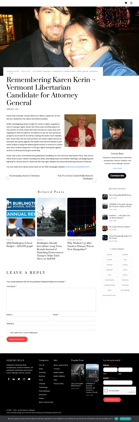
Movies (125, 270)
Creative (109, 259)
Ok (116, 419)
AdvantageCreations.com (52, 413)
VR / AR (41, 365)
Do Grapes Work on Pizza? (119, 227)
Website (10, 324)
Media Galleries (59, 376)
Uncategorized (125, 290)
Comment (12, 286)
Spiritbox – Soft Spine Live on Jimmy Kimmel (119, 216)
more (28, 373)
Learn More (117, 168)
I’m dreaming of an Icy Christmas (24, 175)
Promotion (125, 280)
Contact (57, 369)
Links (55, 380)
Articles (109, 254)
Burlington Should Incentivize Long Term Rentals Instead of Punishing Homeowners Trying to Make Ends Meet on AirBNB (50, 251)
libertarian (83, 71)
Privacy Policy (59, 384)
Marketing (109, 270)
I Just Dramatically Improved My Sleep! (120, 237)
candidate (57, 71)
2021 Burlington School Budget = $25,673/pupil (20, 245)
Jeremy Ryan (13, 71)
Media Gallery (59, 372)
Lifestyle (125, 265)
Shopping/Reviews (109, 285)
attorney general (42, 71)
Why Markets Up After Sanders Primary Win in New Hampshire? (80, 246)
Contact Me (117, 175)
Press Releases (109, 280)
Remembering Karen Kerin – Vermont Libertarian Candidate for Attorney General (51, 91)
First (105, 374)
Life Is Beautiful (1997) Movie (120, 195)
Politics (26, 71)
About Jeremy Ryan (46, 402)
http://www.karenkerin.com (77, 167)
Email (56, 315)
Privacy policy (125, 419)
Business (125, 254)
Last (120, 374)
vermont (94, 71)
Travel (109, 290)
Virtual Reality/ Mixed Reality (110, 295)
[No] (136, 419)
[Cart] (126, 3)
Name (10, 315)
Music (109, 275)
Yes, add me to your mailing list (24, 333)
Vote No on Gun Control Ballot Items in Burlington (75, 177)
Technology (125, 285)
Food (125, 259)
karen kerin (70, 71)
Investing (71, 240)
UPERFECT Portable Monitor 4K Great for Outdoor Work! (120, 205)
